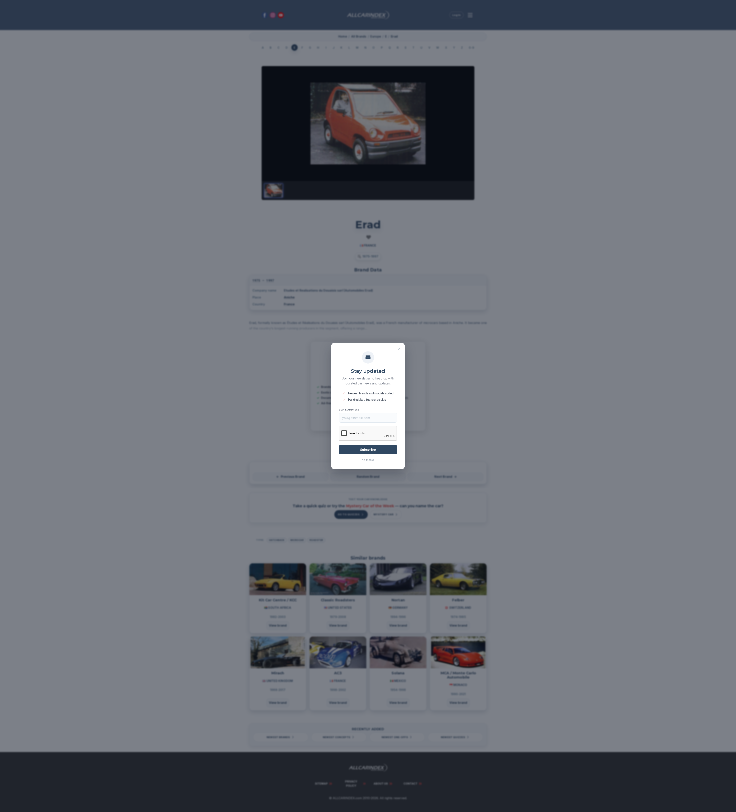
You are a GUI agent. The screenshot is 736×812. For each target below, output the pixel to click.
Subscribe (368, 449)
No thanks (368, 459)
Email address (349, 409)
